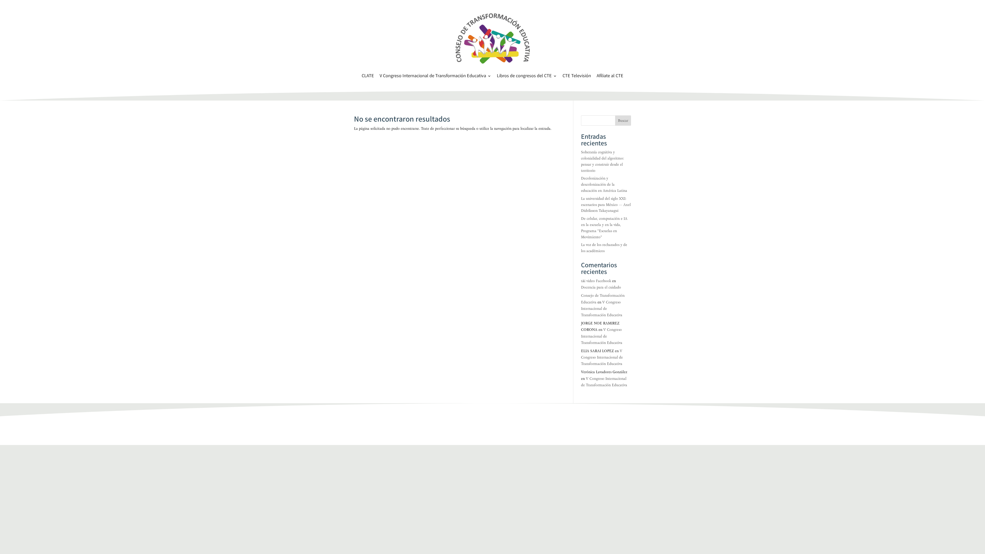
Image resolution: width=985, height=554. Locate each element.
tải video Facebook (596, 281)
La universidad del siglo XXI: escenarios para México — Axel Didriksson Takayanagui (606, 204)
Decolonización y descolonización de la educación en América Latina (604, 184)
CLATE (368, 76)
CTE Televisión (577, 76)
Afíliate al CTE (610, 76)
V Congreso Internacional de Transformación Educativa (433, 76)
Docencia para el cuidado (601, 287)
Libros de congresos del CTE (524, 76)
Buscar (623, 120)
